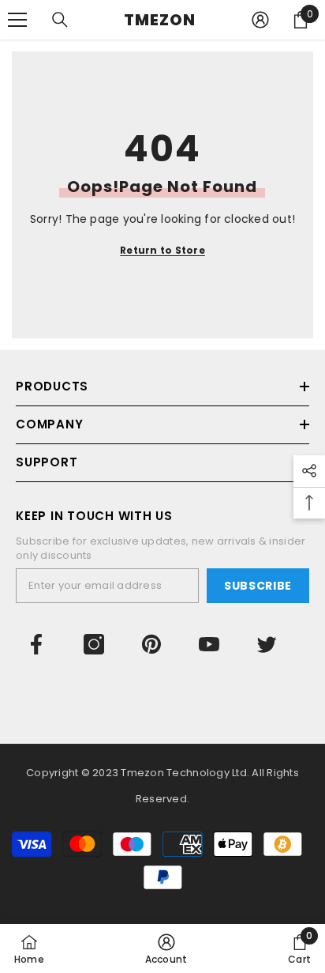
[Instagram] (93, 644)
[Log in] (260, 19)
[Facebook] (36, 644)
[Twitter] (266, 644)
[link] (166, 948)
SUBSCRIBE (258, 586)
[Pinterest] (151, 644)
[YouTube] (209, 644)
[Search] (59, 19)
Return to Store (162, 250)
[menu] (17, 19)
